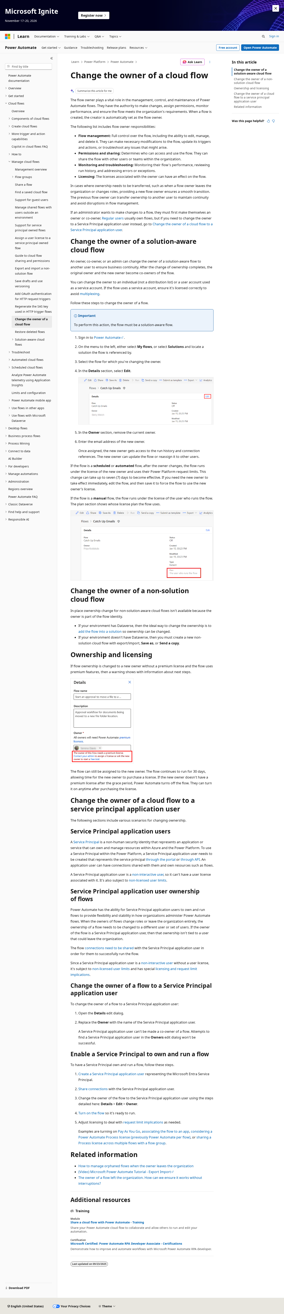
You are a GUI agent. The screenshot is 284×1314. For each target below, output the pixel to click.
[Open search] (263, 36)
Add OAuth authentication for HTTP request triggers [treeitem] (33, 296)
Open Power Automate (260, 48)
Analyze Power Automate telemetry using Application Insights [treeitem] (31, 380)
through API (190, 859)
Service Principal (86, 842)
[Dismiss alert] (275, 8)
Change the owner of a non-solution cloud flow (253, 81)
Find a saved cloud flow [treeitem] (31, 192)
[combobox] (28, 66)
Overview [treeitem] (18, 111)
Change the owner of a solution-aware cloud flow (253, 71)
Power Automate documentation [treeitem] (19, 78)
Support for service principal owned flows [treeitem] (30, 227)
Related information (248, 107)
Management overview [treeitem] (31, 169)
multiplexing (89, 293)
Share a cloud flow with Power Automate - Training (107, 1222)
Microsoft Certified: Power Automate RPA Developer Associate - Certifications (126, 1243)
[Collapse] (51, 58)
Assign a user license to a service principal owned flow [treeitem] (33, 243)
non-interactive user (147, 874)
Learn (75, 62)
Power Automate (122, 62)
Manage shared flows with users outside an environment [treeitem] (33, 212)
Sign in (274, 36)
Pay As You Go (129, 1131)
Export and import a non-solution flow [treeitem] (32, 270)
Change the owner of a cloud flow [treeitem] (31, 321)
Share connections (93, 1089)
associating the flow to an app (165, 1131)
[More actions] (210, 62)
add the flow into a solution (100, 631)
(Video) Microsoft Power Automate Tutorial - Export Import (124, 1172)
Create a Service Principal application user (111, 1074)
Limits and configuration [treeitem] (29, 393)
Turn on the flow (91, 1113)
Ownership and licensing (251, 88)
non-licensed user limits (147, 880)
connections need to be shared (109, 948)
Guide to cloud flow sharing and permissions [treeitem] (32, 258)
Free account (228, 48)
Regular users (113, 218)
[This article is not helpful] (273, 120)
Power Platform (94, 62)
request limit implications (143, 1122)
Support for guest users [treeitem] (31, 200)
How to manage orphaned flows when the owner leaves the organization (136, 1166)
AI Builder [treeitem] (15, 459)
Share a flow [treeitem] (23, 185)
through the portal (160, 859)
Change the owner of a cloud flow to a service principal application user (254, 97)
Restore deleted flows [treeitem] (30, 332)
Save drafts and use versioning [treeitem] (29, 283)
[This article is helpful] (268, 120)
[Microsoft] (7, 36)
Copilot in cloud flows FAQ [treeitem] (30, 146)
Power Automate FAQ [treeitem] (23, 497)
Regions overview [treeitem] (20, 489)
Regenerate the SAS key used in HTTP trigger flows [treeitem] (33, 309)
